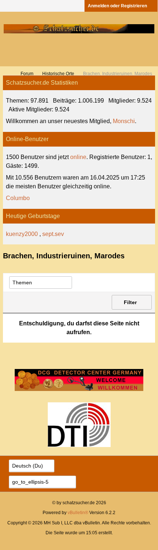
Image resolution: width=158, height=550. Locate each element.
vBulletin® (78, 512)
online (78, 157)
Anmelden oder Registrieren (117, 5)
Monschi (124, 121)
